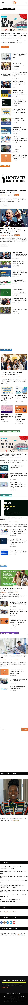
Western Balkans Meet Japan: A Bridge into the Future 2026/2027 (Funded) (14, 35)
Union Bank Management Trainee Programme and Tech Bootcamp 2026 (18, 475)
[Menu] (3, 2)
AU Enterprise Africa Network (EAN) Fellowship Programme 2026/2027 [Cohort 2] (19, 292)
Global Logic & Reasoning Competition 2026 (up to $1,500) (18, 551)
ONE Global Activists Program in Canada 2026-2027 (18, 680)
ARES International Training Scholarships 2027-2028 (21, 397)
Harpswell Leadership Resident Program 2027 (19, 119)
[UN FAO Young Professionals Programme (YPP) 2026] (4, 688)
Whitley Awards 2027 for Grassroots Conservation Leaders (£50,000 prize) (18, 611)
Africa (16, 195)
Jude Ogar (3, 37)
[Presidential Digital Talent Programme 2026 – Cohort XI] (5, 282)
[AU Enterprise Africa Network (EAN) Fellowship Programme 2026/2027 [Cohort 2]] (5, 292)
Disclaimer (16, 1001)
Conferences (18, 37)
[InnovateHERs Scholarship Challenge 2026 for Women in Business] (7, 409)
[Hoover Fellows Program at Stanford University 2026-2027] (6, 75)
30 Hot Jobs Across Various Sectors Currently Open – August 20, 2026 (20, 157)
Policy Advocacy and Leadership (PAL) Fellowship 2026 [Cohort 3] (20, 129)
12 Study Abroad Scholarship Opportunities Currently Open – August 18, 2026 (20, 418)
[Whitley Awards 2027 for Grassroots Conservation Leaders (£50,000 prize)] (4, 611)
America (17, 235)
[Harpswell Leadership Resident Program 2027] (6, 121)
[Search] (25, 2)
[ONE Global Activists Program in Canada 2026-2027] (4, 681)
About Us (6, 996)
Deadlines (23, 996)
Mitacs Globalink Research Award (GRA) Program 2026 (20, 56)
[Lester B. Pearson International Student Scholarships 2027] (6, 66)
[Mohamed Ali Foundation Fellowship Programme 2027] (5, 301)
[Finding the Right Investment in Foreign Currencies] (6, 148)
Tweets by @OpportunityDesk (8, 912)
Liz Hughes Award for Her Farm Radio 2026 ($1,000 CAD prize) (18, 603)
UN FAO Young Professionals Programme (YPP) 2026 (17, 687)
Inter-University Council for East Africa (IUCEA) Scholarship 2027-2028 (19, 111)
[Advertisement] (14, 333)
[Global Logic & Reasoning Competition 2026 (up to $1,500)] (4, 552)
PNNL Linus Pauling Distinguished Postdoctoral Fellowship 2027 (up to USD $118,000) (20, 84)
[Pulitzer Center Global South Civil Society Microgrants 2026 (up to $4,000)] (6, 93)
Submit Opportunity (14, 996)
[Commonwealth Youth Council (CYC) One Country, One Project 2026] (14, 578)
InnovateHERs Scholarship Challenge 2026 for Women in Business (7, 417)
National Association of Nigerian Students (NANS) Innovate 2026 (19, 101)
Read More (4, 46)
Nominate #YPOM (12, 999)
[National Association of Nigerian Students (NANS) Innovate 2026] (6, 102)
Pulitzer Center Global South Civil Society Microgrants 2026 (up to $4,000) (19, 93)
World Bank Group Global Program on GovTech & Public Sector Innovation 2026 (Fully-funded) (18, 485)
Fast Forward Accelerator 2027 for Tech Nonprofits (19, 309)
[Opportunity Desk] (14, 2)
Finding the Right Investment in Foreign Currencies (18, 148)
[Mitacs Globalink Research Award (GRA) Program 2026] (6, 56)
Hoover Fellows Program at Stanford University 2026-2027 (20, 74)
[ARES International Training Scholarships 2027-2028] (21, 390)
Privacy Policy (8, 1001)
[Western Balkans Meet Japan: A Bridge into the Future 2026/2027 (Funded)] (14, 22)
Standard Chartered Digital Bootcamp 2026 (17, 467)
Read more (16, 820)
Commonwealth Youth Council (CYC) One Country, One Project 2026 (11, 589)
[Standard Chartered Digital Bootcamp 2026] (4, 467)
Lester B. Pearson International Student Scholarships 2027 (18, 65)
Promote (20, 999)
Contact (22, 1001)
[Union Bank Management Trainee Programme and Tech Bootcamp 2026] (4, 475)
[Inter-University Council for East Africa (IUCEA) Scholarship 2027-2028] (6, 111)
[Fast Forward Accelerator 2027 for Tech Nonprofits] (5, 310)
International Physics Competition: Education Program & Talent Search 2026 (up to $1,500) (18, 541)
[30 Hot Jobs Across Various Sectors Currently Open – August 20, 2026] (6, 158)
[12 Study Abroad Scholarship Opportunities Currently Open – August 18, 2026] (21, 409)
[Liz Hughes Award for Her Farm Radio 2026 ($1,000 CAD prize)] (4, 604)
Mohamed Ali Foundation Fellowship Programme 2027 (19, 299)
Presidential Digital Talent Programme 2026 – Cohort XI (19, 282)
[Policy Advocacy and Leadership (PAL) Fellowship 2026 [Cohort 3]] (6, 130)
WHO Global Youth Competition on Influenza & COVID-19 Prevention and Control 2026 (20, 139)
